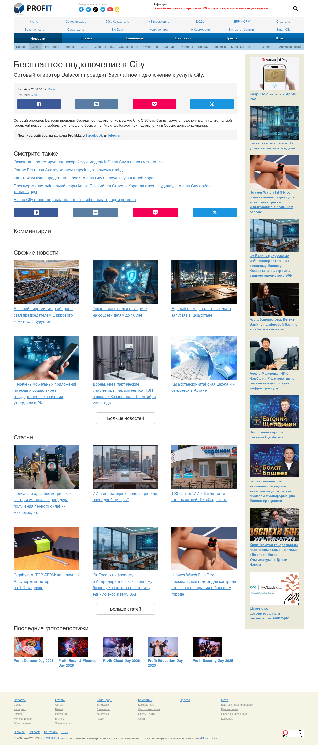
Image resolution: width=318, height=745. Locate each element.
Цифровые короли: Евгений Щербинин (267, 434)
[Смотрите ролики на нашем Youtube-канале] (110, 9)
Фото (280, 37)
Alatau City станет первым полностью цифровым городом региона (75, 199)
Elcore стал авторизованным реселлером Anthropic (269, 613)
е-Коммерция (200, 29)
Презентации (229, 709)
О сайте (19, 732)
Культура (169, 46)
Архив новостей (290, 46)
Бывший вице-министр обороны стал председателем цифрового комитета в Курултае (43, 315)
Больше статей (125, 608)
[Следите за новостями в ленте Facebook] (81, 9)
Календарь (135, 37)
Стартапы (283, 21)
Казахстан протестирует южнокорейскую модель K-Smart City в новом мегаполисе (89, 162)
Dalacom (54, 89)
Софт (85, 46)
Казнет (35, 21)
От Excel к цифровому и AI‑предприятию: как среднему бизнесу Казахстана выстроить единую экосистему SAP (271, 265)
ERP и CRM (242, 21)
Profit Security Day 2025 (213, 660)
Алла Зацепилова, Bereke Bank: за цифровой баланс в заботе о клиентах (273, 324)
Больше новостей (125, 418)
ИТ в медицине (158, 21)
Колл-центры (159, 29)
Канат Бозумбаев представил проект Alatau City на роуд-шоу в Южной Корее (85, 178)
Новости (37, 38)
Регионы (187, 46)
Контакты (51, 732)
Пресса (232, 37)
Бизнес (21, 46)
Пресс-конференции (234, 714)
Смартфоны (76, 29)
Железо (70, 46)
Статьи (86, 37)
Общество (150, 46)
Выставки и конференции (237, 704)
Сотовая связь (76, 21)
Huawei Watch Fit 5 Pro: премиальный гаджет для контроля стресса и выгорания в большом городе (272, 202)
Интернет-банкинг (242, 29)
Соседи (203, 46)
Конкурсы (103, 714)
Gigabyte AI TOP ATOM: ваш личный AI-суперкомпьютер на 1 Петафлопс (47, 581)
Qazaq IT (268, 46)
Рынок (59, 709)
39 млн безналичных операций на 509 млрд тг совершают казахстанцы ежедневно (211, 8)
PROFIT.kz (208, 738)
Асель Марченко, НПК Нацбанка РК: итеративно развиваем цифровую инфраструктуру (272, 380)
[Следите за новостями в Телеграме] (88, 9)
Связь (36, 46)
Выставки (103, 704)
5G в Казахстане (117, 21)
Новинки (220, 46)
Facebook (94, 135)
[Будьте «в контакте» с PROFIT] (103, 9)
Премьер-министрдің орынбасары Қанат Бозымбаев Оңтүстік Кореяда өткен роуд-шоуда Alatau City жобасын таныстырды (115, 188)
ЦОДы (200, 21)
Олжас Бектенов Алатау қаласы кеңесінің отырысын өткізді (69, 170)
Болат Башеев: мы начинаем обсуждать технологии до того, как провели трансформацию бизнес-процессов (272, 490)
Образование (128, 46)
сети (152, 714)
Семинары (103, 709)
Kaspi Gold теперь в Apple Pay (273, 96)
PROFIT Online (53, 738)
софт (29, 718)
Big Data (117, 29)
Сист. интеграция (149, 709)
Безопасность (34, 29)
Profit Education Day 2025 (165, 663)
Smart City (283, 29)
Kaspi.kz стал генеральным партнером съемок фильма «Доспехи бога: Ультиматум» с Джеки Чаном (274, 554)
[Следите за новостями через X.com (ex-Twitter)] (96, 9)
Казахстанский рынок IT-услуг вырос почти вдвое (272, 145)
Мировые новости (243, 46)
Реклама (34, 732)
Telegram (114, 135)
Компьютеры (146, 704)
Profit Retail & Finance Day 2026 (77, 663)
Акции (100, 718)
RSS (64, 732)
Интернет (52, 46)
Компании (183, 37)
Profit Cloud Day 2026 (121, 660)
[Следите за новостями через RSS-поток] (117, 9)
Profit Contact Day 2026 (34, 660)
